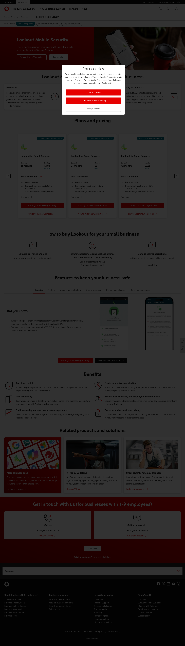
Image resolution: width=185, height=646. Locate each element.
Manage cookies (93, 109)
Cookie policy (107, 83)
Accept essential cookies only (93, 100)
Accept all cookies (93, 92)
